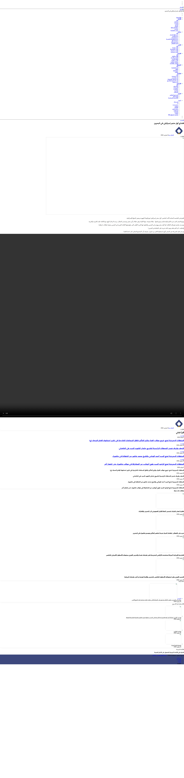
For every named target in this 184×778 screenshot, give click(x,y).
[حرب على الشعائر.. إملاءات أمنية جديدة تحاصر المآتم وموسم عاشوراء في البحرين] (170, 530)
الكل (177, 20)
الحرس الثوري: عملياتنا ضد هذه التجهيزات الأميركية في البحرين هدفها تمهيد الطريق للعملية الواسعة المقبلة (153, 617)
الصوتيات (175, 88)
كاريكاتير (176, 92)
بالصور (176, 26)
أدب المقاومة (174, 67)
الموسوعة (175, 96)
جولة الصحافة (174, 27)
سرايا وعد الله (174, 42)
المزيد (179, 93)
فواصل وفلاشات (174, 63)
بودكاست (175, 89)
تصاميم (176, 90)
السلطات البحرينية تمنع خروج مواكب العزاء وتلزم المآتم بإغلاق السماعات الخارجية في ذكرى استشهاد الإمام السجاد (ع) (136, 440)
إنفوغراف (175, 86)
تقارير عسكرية (174, 52)
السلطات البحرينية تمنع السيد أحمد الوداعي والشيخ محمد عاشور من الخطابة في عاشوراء (148, 456)
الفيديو (179, 53)
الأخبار (179, 19)
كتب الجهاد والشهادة (173, 79)
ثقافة (176, 69)
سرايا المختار (174, 37)
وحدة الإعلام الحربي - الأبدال (159, 655)
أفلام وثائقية (175, 56)
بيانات (179, 32)
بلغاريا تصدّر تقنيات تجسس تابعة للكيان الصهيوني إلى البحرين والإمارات (161, 511)
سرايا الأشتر (175, 36)
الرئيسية (178, 17)
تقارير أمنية (175, 47)
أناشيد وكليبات (174, 57)
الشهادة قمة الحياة (176, 645)
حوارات (176, 29)
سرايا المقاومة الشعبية (172, 39)
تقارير (179, 45)
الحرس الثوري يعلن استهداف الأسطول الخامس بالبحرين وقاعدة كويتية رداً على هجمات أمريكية (154, 577)
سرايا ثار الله (175, 40)
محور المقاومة (174, 30)
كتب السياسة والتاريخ (172, 80)
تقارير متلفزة (174, 60)
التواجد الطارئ (177, 631)
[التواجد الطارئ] (173, 630)
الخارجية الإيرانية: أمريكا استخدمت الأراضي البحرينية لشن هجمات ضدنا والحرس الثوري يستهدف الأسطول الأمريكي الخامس (145, 555)
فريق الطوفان (174, 43)
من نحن (179, 658)
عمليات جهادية (174, 62)
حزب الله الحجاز (174, 34)
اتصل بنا (179, 659)
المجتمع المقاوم (174, 95)
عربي (179, 662)
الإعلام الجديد (175, 59)
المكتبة (179, 73)
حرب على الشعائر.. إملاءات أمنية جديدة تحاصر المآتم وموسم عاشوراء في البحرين (158, 533)
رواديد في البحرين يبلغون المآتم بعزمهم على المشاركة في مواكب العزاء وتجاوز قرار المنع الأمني (156, 600)
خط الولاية (175, 70)
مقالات (176, 72)
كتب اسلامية (175, 76)
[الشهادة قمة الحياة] (173, 644)
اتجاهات (176, 22)
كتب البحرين (175, 77)
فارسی (179, 660)
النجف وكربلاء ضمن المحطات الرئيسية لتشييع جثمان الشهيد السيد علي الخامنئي (151, 448)
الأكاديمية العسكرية (173, 98)
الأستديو (179, 83)
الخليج (176, 24)
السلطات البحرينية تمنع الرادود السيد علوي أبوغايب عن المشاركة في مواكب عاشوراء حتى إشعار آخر (144, 464)
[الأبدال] (182, 7)
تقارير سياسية (174, 50)
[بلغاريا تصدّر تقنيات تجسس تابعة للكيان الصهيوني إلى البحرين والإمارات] (170, 508)
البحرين (176, 23)
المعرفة (179, 65)
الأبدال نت (171, 135)
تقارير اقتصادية (174, 49)
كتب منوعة (175, 82)
